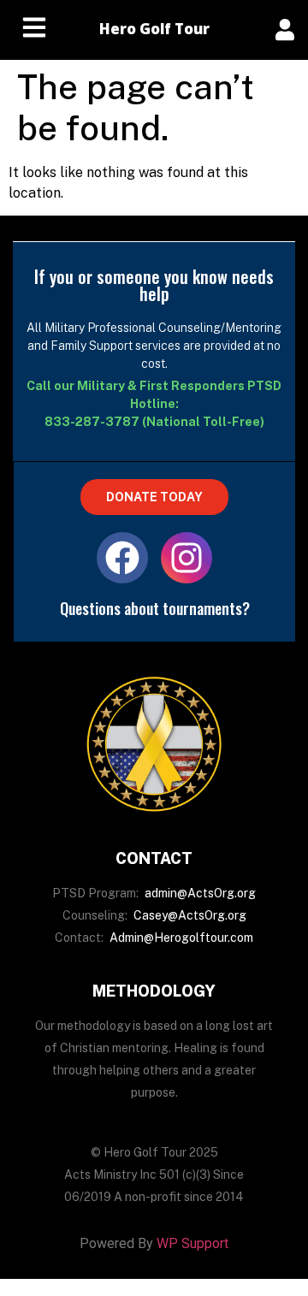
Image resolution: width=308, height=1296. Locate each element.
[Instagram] (186, 557)
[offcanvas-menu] (284, 29)
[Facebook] (122, 557)
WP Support (192, 1243)
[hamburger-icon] (34, 30)
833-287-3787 (91, 422)
